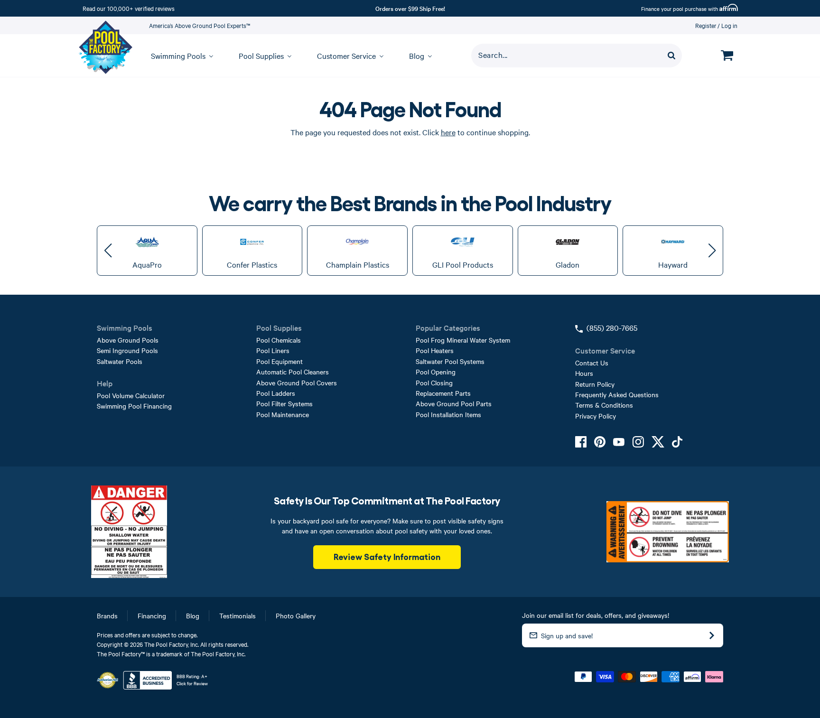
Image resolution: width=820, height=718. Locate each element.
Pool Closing (434, 382)
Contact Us (591, 362)
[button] (108, 250)
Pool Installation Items (448, 414)
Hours (584, 373)
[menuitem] (177, 55)
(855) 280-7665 (612, 327)
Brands (107, 615)
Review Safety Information (387, 556)
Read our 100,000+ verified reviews (129, 8)
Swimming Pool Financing (134, 405)
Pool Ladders (275, 393)
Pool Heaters (435, 350)
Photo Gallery (296, 615)
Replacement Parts (443, 393)
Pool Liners (272, 350)
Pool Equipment (279, 361)
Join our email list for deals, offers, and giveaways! (595, 615)
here (448, 132)
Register (706, 25)
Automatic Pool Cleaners (292, 371)
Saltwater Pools (119, 361)
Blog (192, 615)
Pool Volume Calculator (131, 395)
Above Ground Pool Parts (454, 403)
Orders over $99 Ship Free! (410, 8)
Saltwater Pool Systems (450, 361)
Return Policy (595, 384)
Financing (152, 615)
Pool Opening (436, 371)
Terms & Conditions (604, 405)
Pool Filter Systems (284, 403)
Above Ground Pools (127, 340)
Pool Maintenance (282, 414)
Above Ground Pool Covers (296, 382)
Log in (729, 25)
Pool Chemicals (278, 340)
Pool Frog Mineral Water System (463, 340)
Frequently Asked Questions (617, 394)
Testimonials (237, 615)
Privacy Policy (595, 415)
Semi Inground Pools (127, 350)
